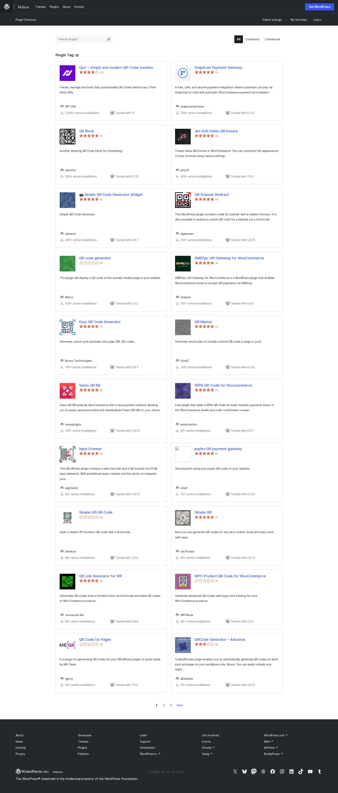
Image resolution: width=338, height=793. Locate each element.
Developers (147, 747)
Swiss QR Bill (89, 385)
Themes (83, 741)
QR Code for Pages (95, 639)
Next (180, 705)
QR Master (203, 322)
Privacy (20, 753)
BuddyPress (273, 753)
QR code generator (95, 258)
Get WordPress (319, 6)
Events (206, 741)
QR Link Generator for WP (100, 576)
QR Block (86, 131)
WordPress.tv (150, 753)
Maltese (58, 771)
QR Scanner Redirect (212, 194)
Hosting (21, 747)
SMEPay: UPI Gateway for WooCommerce (229, 258)
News (19, 741)
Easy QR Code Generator (100, 322)
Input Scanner (90, 449)
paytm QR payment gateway (218, 449)
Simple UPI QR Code (95, 512)
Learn (143, 735)
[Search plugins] (108, 39)
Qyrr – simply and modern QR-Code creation (116, 67)
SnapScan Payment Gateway (218, 67)
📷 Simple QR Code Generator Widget (111, 194)
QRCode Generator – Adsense (220, 639)
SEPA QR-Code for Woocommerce (223, 385)
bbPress (271, 747)
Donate (208, 747)
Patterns (83, 753)
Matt (268, 741)
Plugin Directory (26, 19)
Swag (207, 753)
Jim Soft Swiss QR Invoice (216, 131)
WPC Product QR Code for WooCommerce (230, 576)
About (19, 735)
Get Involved (210, 735)
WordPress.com (276, 735)
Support (145, 741)
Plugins (82, 747)
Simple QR (203, 512)
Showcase (84, 735)
